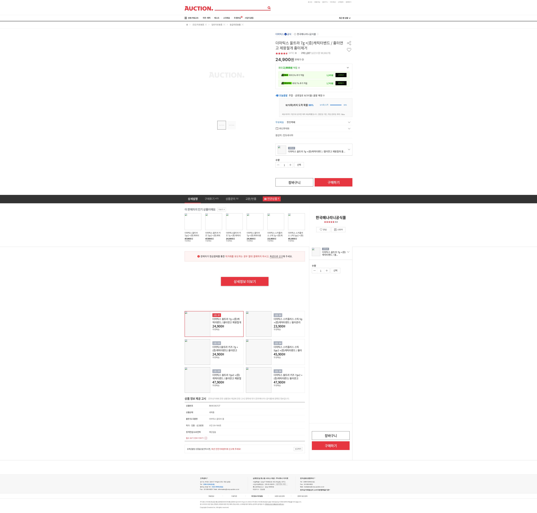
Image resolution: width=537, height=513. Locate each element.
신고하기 (298, 449)
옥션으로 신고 (276, 256)
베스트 (216, 17)
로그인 (310, 2)
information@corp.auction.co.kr (228, 489)
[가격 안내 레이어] (302, 59)
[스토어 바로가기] (338, 229)
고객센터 (340, 2)
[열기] (313, 122)
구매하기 (334, 182)
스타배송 (226, 17)
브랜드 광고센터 (280, 496)
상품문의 (232, 199)
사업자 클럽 (249, 17)
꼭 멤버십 (237, 17)
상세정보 (245, 281)
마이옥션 (333, 2)
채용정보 (211, 496)
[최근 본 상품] (344, 18)
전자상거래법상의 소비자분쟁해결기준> (315, 490)
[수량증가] (290, 165)
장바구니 (325, 2)
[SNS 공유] (349, 43)
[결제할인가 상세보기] (347, 67)
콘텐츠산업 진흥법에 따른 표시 (274, 504)
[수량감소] (278, 165)
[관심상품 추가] (349, 49)
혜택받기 (341, 83)
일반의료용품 (216, 25)
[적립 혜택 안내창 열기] (299, 67)
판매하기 (348, 2)
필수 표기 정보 (195, 438)
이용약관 (234, 496)
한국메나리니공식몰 (306, 34)
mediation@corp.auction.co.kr (314, 487)
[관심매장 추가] (323, 229)
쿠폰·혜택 (206, 17)
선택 (299, 164)
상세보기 (205, 324)
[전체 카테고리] (193, 18)
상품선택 (229, 324)
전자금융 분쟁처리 (307, 478)
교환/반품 (250, 199)
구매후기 (212, 199)
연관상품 (273, 199)
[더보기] (221, 209)
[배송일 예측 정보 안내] (324, 95)
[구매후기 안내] (296, 52)
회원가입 (317, 2)
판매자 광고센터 (302, 496)
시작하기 (341, 75)
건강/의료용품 (198, 25)
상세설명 (193, 199)
